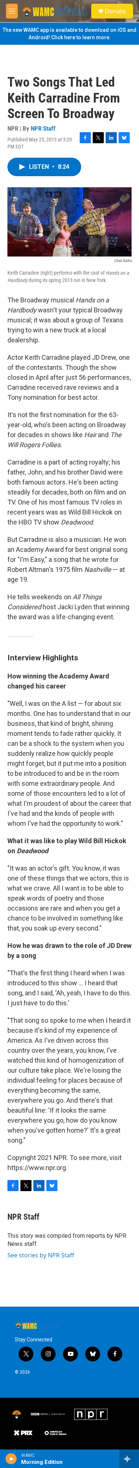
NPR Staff (43, 128)
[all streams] (129, 1458)
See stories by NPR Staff (40, 1255)
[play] (11, 1458)
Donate (115, 11)
